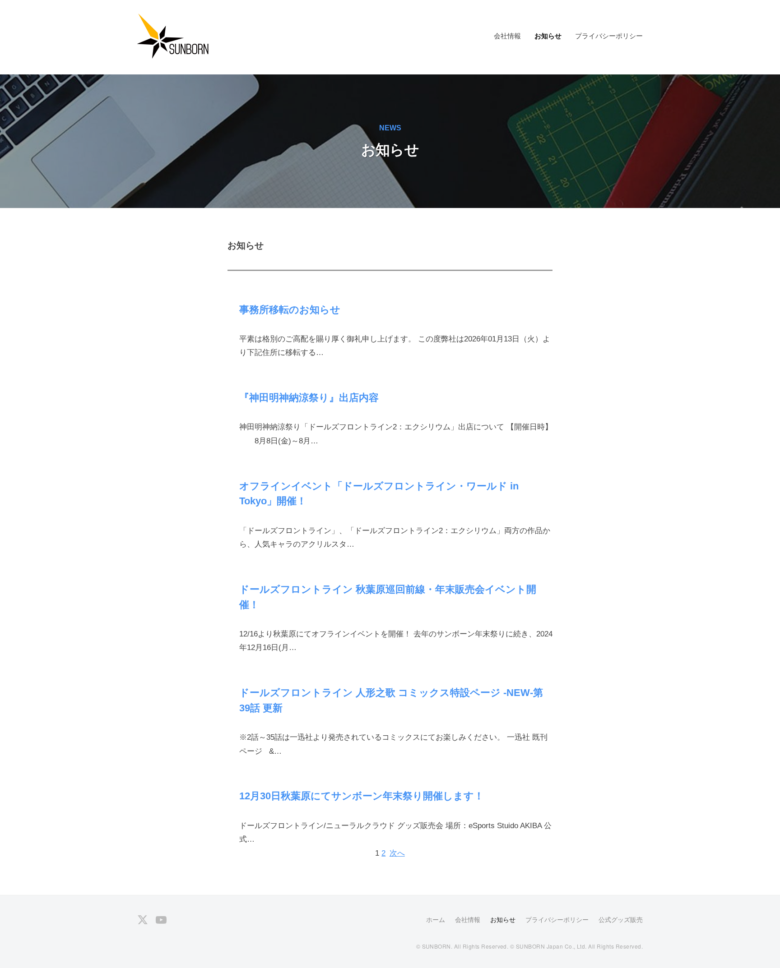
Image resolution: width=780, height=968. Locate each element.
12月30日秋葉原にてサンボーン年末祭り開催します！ (361, 796)
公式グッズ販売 (621, 919)
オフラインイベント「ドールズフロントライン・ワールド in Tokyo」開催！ (379, 493)
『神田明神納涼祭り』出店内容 (309, 397)
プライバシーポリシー (609, 36)
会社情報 (507, 36)
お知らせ (548, 36)
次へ (397, 853)
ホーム (435, 919)
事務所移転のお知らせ (289, 309)
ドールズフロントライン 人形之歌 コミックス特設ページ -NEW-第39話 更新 (391, 700)
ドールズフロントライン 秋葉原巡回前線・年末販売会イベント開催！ (387, 597)
